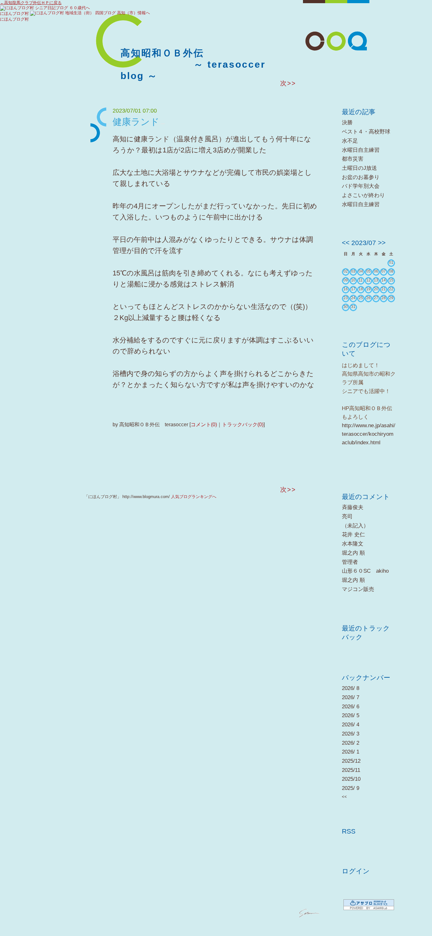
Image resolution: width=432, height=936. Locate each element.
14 (383, 280)
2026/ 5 (350, 715)
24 (353, 298)
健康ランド (136, 122)
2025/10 (351, 779)
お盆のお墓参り (361, 177)
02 (345, 271)
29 (391, 298)
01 (391, 262)
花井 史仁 (353, 535)
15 (391, 280)
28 (383, 298)
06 (376, 271)
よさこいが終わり (363, 195)
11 (361, 280)
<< (345, 242)
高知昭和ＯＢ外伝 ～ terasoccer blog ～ (193, 64)
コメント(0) (204, 424)
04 (361, 271)
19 (368, 289)
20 (376, 289)
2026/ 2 (350, 743)
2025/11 (351, 770)
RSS (348, 831)
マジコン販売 (358, 589)
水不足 (350, 141)
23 (345, 298)
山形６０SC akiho (365, 571)
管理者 (350, 562)
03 (353, 271)
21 (383, 289)
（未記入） (355, 526)
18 (361, 289)
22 (391, 289)
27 (376, 298)
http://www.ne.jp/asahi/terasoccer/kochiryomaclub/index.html (368, 434)
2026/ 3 (350, 734)
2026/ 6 (350, 707)
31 (353, 307)
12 (368, 280)
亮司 (347, 517)
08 (391, 271)
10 (353, 280)
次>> (288, 83)
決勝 (347, 123)
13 (376, 280)
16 (345, 289)
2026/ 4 (350, 725)
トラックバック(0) (242, 424)
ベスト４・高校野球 (366, 132)
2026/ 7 (350, 697)
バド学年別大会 (361, 186)
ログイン (356, 871)
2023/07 (363, 242)
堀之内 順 (353, 553)
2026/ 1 (350, 752)
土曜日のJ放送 (359, 168)
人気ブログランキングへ (193, 496)
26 (368, 298)
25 (361, 298)
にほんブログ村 (14, 13)
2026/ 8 (350, 688)
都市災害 (352, 159)
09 (345, 280)
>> (382, 242)
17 (353, 289)
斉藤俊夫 (352, 507)
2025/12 (351, 761)
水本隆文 (352, 544)
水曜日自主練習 (361, 150)
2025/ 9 (350, 788)
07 (383, 271)
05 (368, 271)
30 (345, 307)
